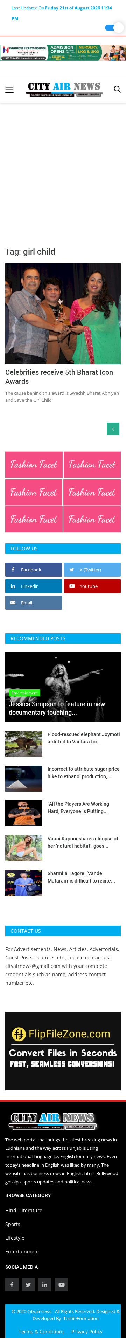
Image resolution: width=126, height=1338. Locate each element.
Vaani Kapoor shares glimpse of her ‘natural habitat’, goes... (83, 842)
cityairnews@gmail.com (33, 966)
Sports (12, 1224)
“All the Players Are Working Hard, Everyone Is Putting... (78, 807)
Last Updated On (62, 9)
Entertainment (22, 1251)
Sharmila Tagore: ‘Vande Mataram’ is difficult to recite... (81, 877)
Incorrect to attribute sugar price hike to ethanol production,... (84, 772)
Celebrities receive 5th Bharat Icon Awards (59, 377)
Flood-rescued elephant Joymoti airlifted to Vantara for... (84, 738)
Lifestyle (14, 1237)
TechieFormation (81, 1318)
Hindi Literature (23, 1210)
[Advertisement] (63, 170)
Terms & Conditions (42, 1331)
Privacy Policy (87, 1331)
